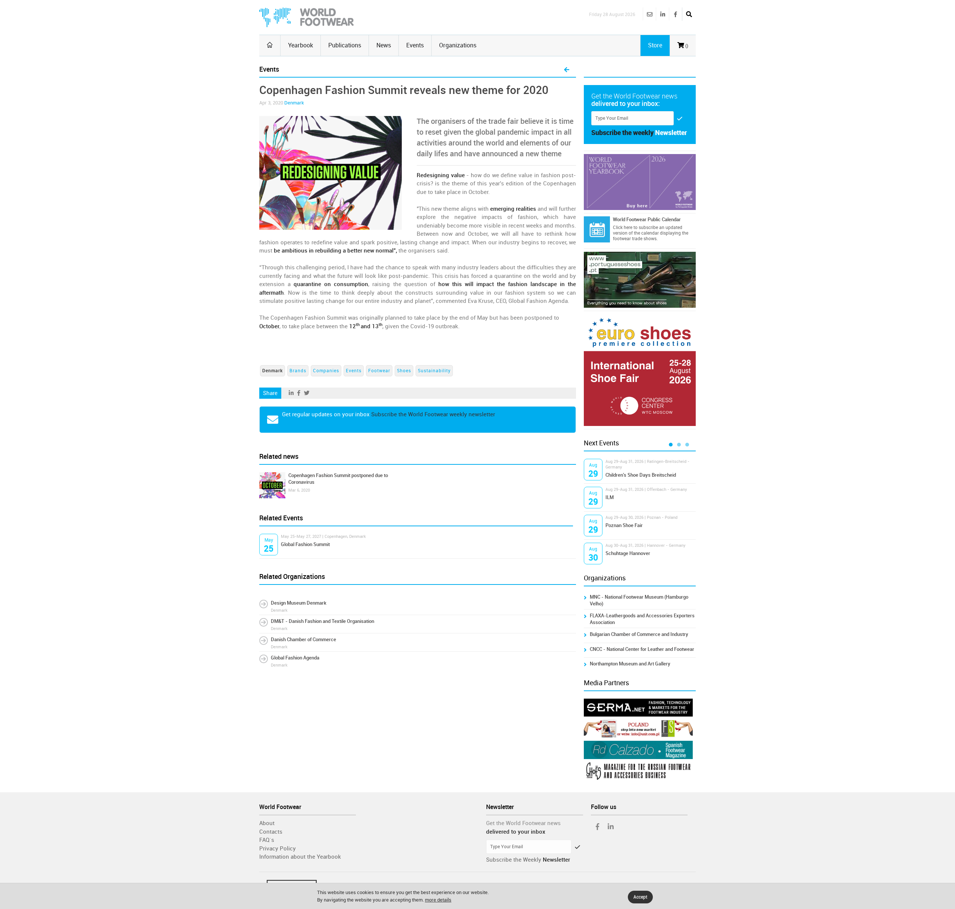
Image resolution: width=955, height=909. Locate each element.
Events (415, 45)
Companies (326, 370)
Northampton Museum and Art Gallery (630, 664)
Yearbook (300, 45)
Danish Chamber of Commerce (303, 639)
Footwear (379, 370)
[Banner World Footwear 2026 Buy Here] (640, 182)
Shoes (404, 370)
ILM (609, 497)
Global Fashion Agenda (295, 658)
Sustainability (434, 370)
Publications (344, 45)
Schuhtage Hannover (627, 553)
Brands (297, 370)
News (383, 45)
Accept (640, 897)
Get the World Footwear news (523, 823)
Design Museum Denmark (298, 603)
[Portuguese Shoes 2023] (640, 280)
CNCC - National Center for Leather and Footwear (642, 649)
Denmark (294, 103)
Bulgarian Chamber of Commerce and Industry (639, 634)
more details (438, 900)
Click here (622, 227)
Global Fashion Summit (305, 544)
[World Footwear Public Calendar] (597, 229)
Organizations (457, 45)
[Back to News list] (566, 70)
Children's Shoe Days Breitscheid (640, 475)
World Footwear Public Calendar (647, 219)
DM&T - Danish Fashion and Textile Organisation (322, 621)
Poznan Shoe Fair (624, 525)
